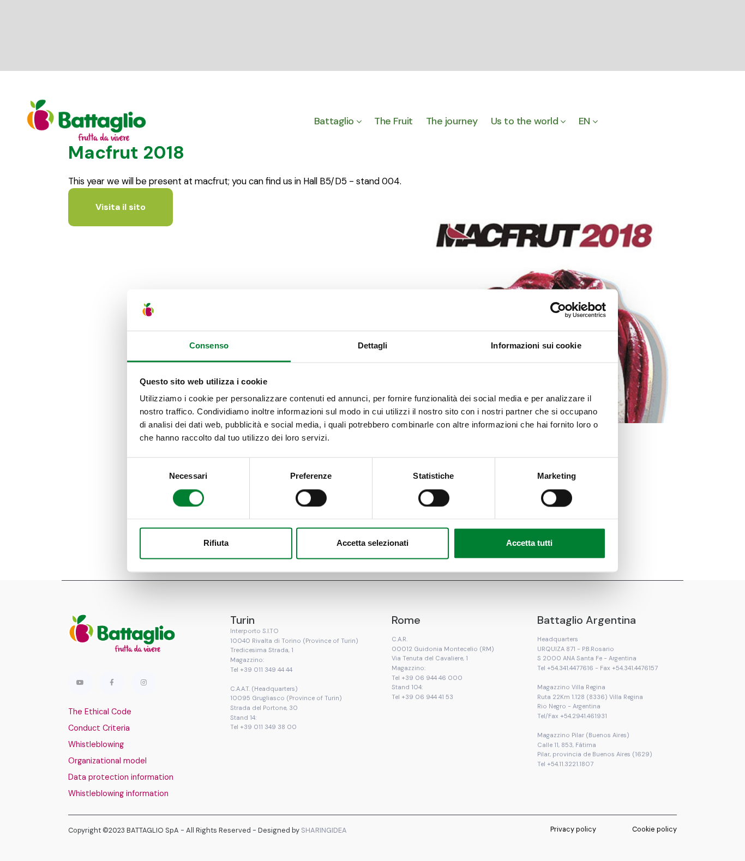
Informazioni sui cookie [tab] (536, 346)
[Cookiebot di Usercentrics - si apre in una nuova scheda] (558, 310)
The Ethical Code (99, 712)
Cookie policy (654, 829)
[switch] (311, 498)
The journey (452, 121)
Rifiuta (216, 543)
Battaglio (334, 121)
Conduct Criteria (99, 728)
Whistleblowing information (118, 793)
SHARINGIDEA (324, 830)
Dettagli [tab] (373, 346)
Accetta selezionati (372, 543)
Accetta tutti (529, 543)
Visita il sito (120, 207)
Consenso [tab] (209, 346)
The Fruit (393, 121)
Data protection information (120, 777)
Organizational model (107, 761)
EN (584, 121)
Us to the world (524, 121)
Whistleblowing (96, 744)
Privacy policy (573, 829)
